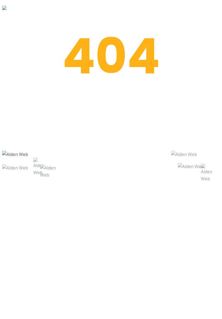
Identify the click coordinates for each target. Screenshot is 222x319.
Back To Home (111, 133)
